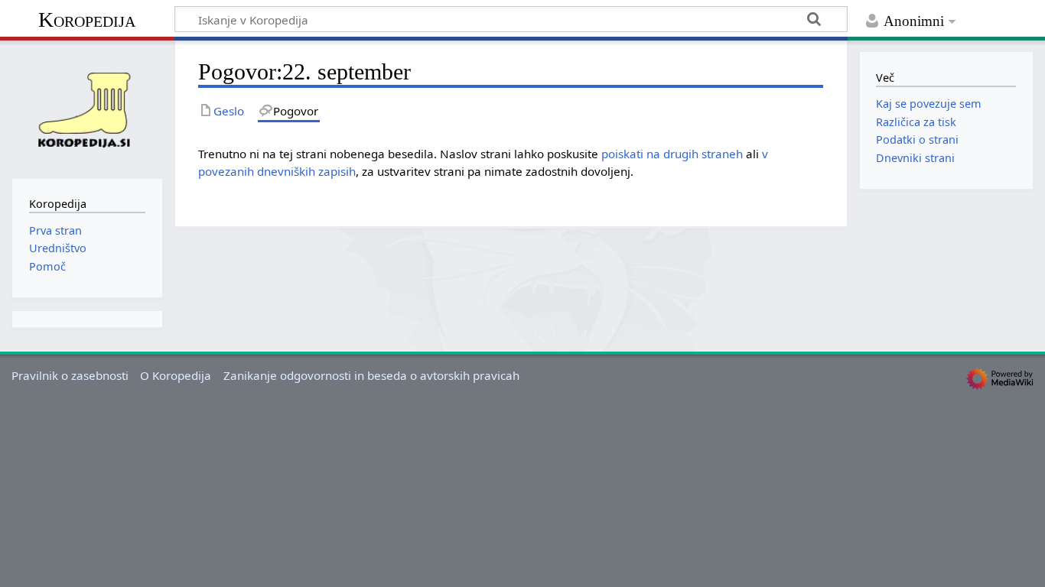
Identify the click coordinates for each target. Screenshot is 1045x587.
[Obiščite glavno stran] (87, 108)
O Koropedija (175, 375)
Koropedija (86, 19)
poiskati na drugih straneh (672, 153)
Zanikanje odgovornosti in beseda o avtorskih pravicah (371, 375)
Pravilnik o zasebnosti (70, 375)
